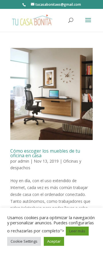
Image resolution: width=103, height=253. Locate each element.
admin (23, 161)
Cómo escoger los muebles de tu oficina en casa (45, 153)
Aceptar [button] (54, 241)
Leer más (77, 230)
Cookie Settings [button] (24, 241)
